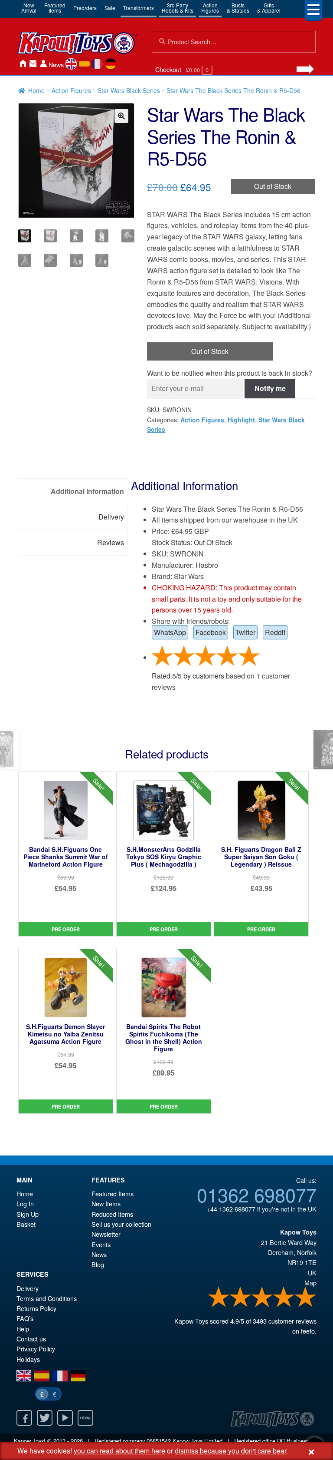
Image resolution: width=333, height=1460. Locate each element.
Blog (97, 1264)
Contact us (31, 1338)
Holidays (28, 1359)
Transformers (138, 7)
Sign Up (27, 1213)
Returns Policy (36, 1308)
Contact (33, 64)
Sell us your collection (121, 1223)
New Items (106, 1203)
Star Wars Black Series (129, 90)
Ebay (85, 1418)
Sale (109, 7)
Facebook (211, 632)
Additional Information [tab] (87, 491)
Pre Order (66, 929)
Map (310, 1282)
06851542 (159, 1441)
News (56, 64)
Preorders (85, 7)
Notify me (270, 388)
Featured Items (112, 1193)
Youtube (65, 1418)
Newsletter (106, 1233)
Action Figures (71, 90)
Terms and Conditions (46, 1298)
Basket (26, 1223)
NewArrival (28, 7)
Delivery (27, 1288)
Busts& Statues (238, 7)
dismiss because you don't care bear (230, 1451)
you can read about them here (119, 1451)
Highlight (241, 419)
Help (22, 1328)
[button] (121, 116)
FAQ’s (24, 1318)
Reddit (275, 632)
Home (22, 64)
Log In (25, 1203)
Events (101, 1244)
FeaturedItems (54, 7)
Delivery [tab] (111, 517)
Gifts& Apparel (269, 7)
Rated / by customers (188, 676)
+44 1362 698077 (231, 1208)
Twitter (245, 632)
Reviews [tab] (110, 542)
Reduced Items (112, 1213)
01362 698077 (257, 1194)
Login (43, 64)
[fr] (97, 64)
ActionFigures (210, 7)
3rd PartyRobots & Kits (177, 7)
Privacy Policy (35, 1348)
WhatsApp (170, 632)
